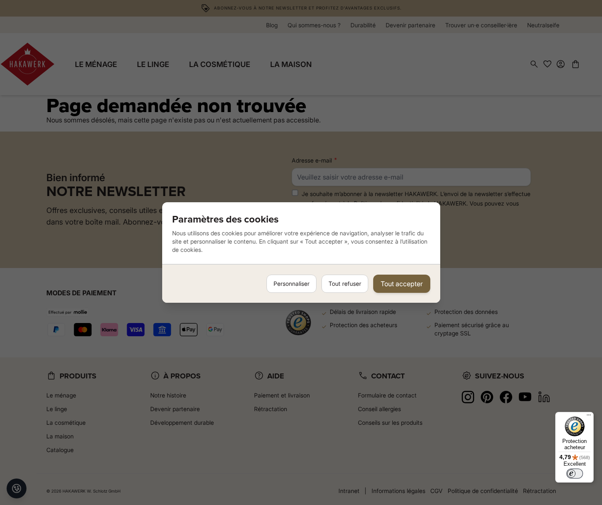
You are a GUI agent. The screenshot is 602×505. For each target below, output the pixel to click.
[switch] (574, 474)
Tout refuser (345, 283)
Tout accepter (402, 284)
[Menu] (589, 417)
